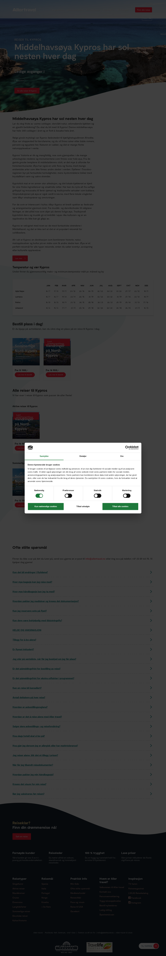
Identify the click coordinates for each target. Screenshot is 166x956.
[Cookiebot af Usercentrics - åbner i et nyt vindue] (127, 448)
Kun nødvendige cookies (45, 506)
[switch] (68, 496)
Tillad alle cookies (120, 506)
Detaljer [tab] (83, 456)
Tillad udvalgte (83, 506)
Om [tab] (121, 456)
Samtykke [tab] (44, 456)
